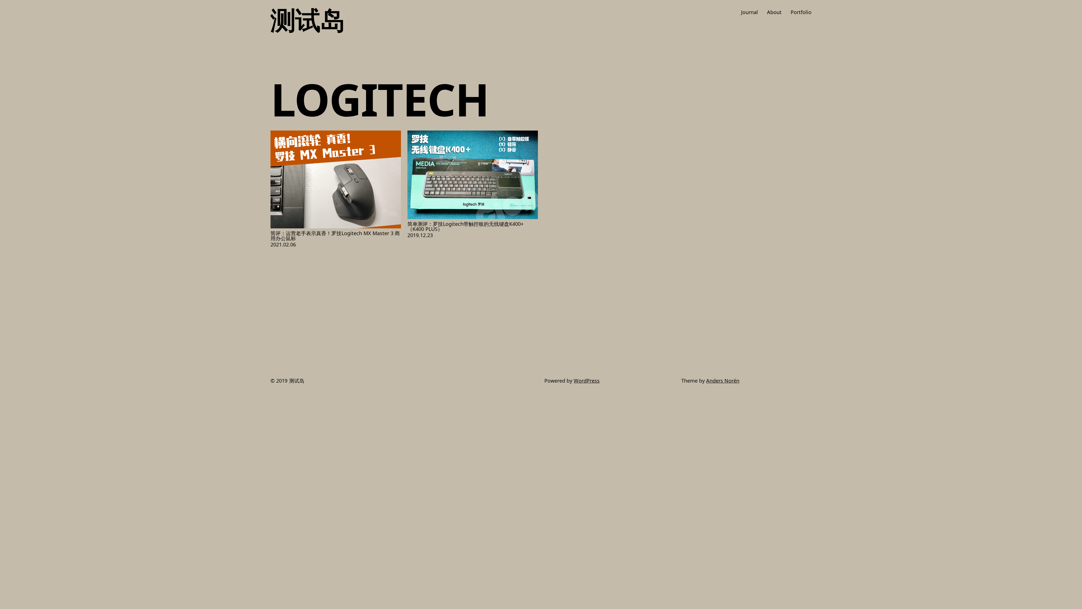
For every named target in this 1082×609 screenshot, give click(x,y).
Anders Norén (722, 380)
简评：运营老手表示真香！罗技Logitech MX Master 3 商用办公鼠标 (335, 236)
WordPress (587, 380)
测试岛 (307, 19)
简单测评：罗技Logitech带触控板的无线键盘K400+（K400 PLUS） (465, 226)
